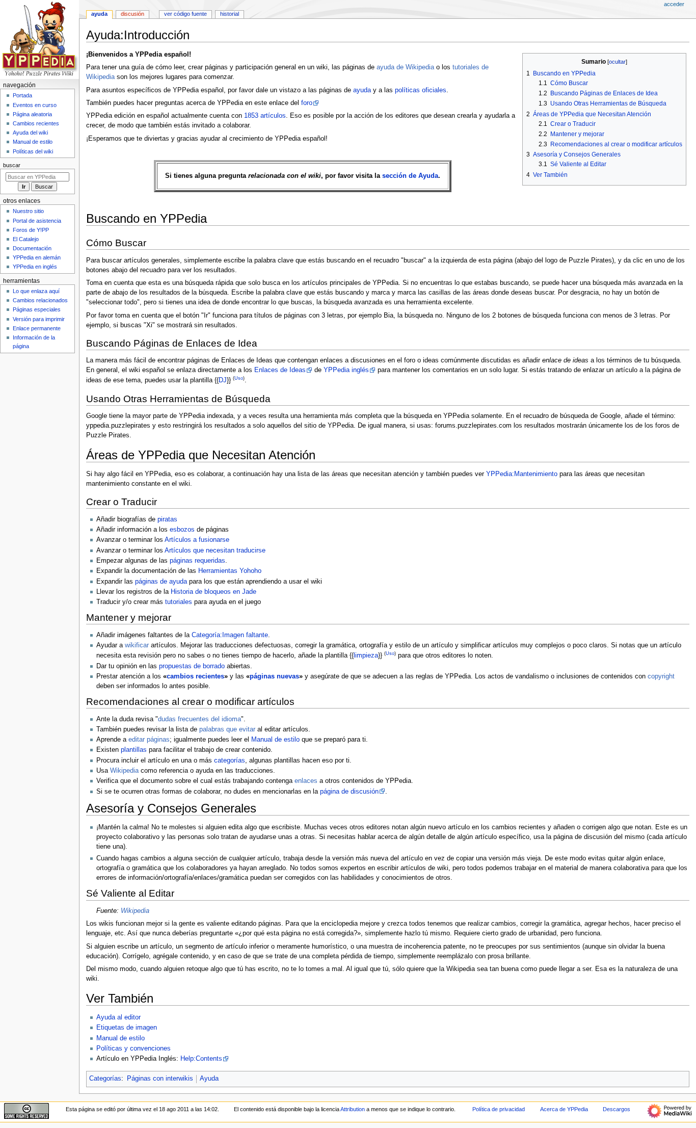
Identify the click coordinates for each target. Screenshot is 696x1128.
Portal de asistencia (37, 221)
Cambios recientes (36, 123)
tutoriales (178, 602)
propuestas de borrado (192, 666)
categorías (229, 760)
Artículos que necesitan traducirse (215, 550)
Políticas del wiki (33, 151)
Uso (238, 378)
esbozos (182, 529)
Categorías (105, 1078)
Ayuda (209, 1078)
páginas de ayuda (161, 581)
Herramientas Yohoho (229, 570)
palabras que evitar (227, 729)
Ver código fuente (185, 14)
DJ (223, 380)
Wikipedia (124, 770)
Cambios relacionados (40, 300)
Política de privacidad (498, 1109)
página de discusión (349, 791)
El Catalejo (26, 239)
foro (306, 103)
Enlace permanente (37, 328)
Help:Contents (201, 1058)
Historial (229, 14)
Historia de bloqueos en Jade (213, 591)
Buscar (11, 165)
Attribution (352, 1109)
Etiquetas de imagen (126, 1027)
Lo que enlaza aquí (36, 291)
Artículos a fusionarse (197, 539)
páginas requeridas (197, 560)
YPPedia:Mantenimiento (521, 474)
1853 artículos (265, 115)
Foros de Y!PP (31, 230)
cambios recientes (195, 676)
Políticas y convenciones (133, 1048)
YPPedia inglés (346, 370)
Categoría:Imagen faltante (230, 635)
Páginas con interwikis (160, 1078)
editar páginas (149, 739)
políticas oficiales (420, 90)
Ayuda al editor (118, 1017)
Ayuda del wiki (30, 132)
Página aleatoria (32, 114)
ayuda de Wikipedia (405, 67)
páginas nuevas (274, 676)
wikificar (137, 645)
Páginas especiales (37, 309)
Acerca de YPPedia (564, 1109)
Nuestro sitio (28, 211)
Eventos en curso (35, 105)
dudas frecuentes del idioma (199, 719)
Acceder (674, 4)
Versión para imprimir (39, 319)
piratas (167, 519)
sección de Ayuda (410, 175)
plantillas (134, 749)
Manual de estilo (275, 739)
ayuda (362, 90)
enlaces (306, 780)
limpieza (366, 655)
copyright (661, 676)
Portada (22, 95)
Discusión (132, 14)
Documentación (32, 248)
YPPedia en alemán (37, 257)
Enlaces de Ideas (280, 370)
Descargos (616, 1109)
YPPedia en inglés (35, 267)
